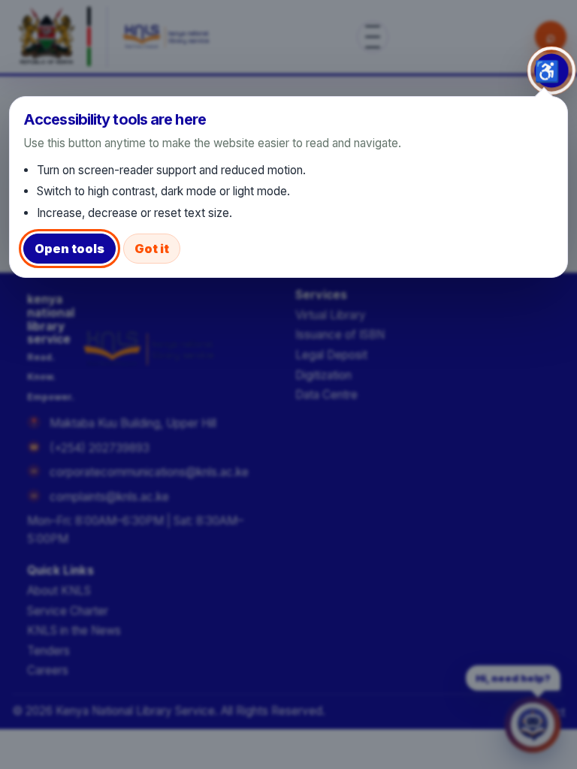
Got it (151, 248)
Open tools (69, 248)
